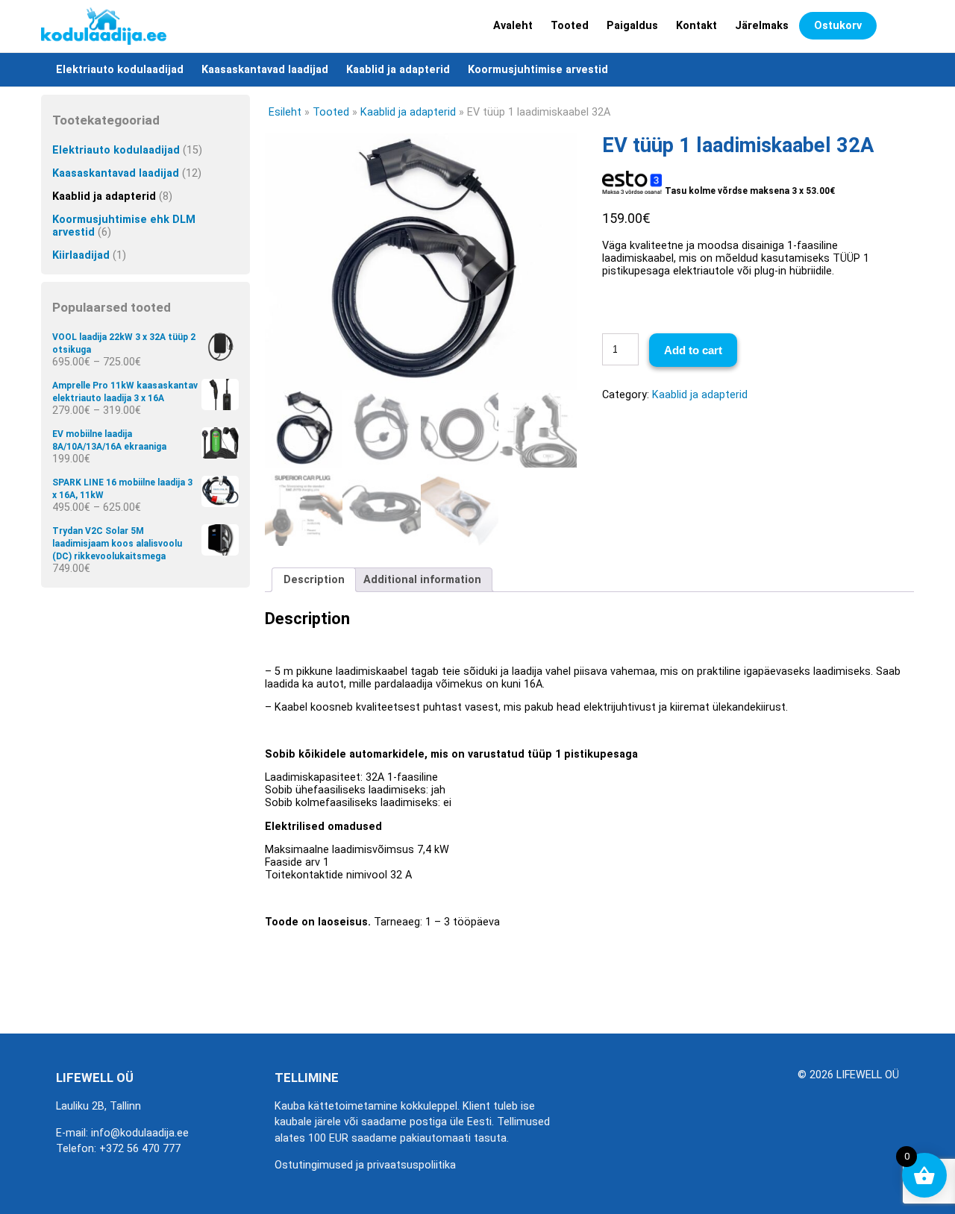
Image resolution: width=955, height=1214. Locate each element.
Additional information (422, 579)
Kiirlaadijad (81, 255)
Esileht (285, 112)
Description (314, 579)
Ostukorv (838, 25)
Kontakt (696, 25)
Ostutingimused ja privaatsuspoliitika (365, 1165)
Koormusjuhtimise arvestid (538, 69)
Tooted (570, 25)
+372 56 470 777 (140, 1148)
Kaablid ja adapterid (398, 69)
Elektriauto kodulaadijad (120, 69)
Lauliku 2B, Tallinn (98, 1106)
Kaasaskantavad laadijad (264, 69)
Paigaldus (632, 25)
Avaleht (513, 25)
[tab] (314, 579)
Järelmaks (762, 25)
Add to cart (693, 350)
